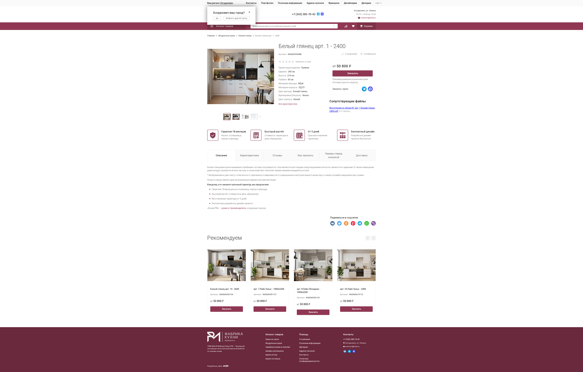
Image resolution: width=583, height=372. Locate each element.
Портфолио (267, 3)
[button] (260, 117)
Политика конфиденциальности (309, 360)
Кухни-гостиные (273, 359)
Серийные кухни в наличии (278, 347)
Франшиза (333, 3)
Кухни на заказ (272, 339)
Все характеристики (288, 104)
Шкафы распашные (275, 351)
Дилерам (366, 3)
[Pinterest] (353, 223)
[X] (339, 223)
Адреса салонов (315, 3)
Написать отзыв (303, 62)
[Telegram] (360, 223)
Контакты (251, 3)
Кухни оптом (271, 355)
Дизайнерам (350, 3)
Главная (211, 36)
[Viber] (373, 223)
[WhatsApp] (366, 223)
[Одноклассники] (346, 223)
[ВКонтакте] (332, 223)
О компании (304, 339)
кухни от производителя (234, 208)
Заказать (352, 73)
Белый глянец (245, 36)
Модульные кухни (226, 36)
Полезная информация (290, 3)
